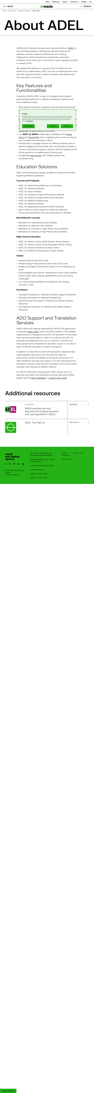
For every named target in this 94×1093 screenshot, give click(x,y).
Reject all (53, 126)
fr (90, 2)
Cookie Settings (8, 1091)
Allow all (67, 126)
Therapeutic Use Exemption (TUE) (42, 466)
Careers (84, 2)
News (47, 2)
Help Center (35, 155)
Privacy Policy (66, 459)
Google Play (33, 137)
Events (65, 2)
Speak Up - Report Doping (39, 474)
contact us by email (57, 378)
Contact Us (74, 2)
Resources (56, 2)
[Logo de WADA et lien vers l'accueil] (47, 6)
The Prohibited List (37, 470)
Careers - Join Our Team (38, 478)
